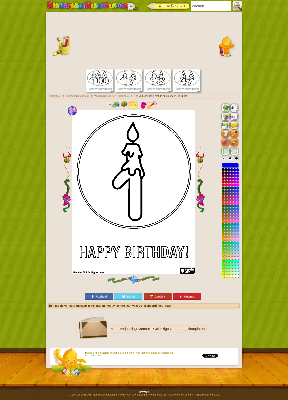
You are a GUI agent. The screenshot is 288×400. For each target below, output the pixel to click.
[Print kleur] (234, 116)
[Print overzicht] (234, 107)
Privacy (144, 392)
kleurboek (55, 96)
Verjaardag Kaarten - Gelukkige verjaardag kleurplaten (162, 329)
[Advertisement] (144, 40)
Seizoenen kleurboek (77, 96)
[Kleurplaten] (92, 6)
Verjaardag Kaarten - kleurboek (111, 96)
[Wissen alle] (225, 116)
